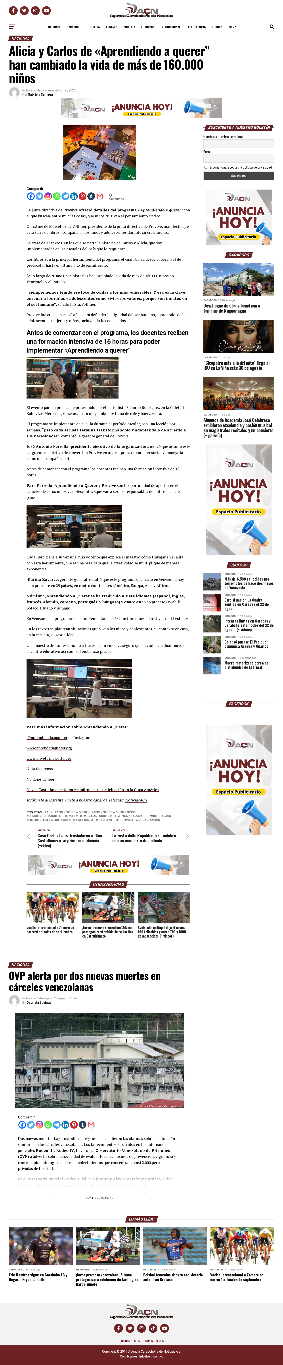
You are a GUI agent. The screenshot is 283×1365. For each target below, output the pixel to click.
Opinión (217, 26)
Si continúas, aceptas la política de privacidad (240, 167)
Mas (231, 26)
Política (129, 26)
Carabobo (73, 26)
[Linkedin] (74, 196)
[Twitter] (39, 196)
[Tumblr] (91, 196)
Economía (147, 26)
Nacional (54, 26)
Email (207, 152)
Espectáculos (196, 26)
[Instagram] (48, 196)
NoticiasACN (136, 800)
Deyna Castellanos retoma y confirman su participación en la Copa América (93, 789)
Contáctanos (154, 1340)
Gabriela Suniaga (40, 94)
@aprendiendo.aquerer (47, 737)
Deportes (93, 26)
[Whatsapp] (57, 196)
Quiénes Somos (129, 1340)
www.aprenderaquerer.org (49, 747)
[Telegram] (65, 196)
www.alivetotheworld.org (49, 758)
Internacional (170, 26)
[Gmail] (100, 196)
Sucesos (111, 26)
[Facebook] (31, 196)
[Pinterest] (82, 196)
